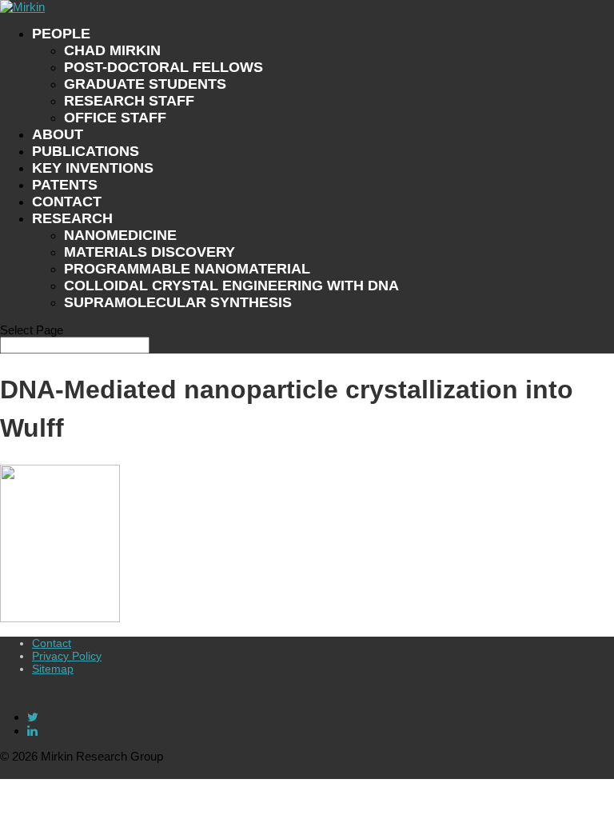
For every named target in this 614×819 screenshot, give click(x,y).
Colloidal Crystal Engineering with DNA (231, 286)
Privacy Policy (67, 655)
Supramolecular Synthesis (178, 302)
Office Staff (115, 118)
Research (72, 218)
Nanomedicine (120, 235)
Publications (85, 151)
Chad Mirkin (112, 50)
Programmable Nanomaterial (187, 269)
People (61, 34)
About (57, 134)
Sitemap (53, 668)
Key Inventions (93, 168)
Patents (65, 185)
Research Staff (129, 101)
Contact (67, 202)
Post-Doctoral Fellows (163, 67)
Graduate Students (145, 84)
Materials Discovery (149, 252)
